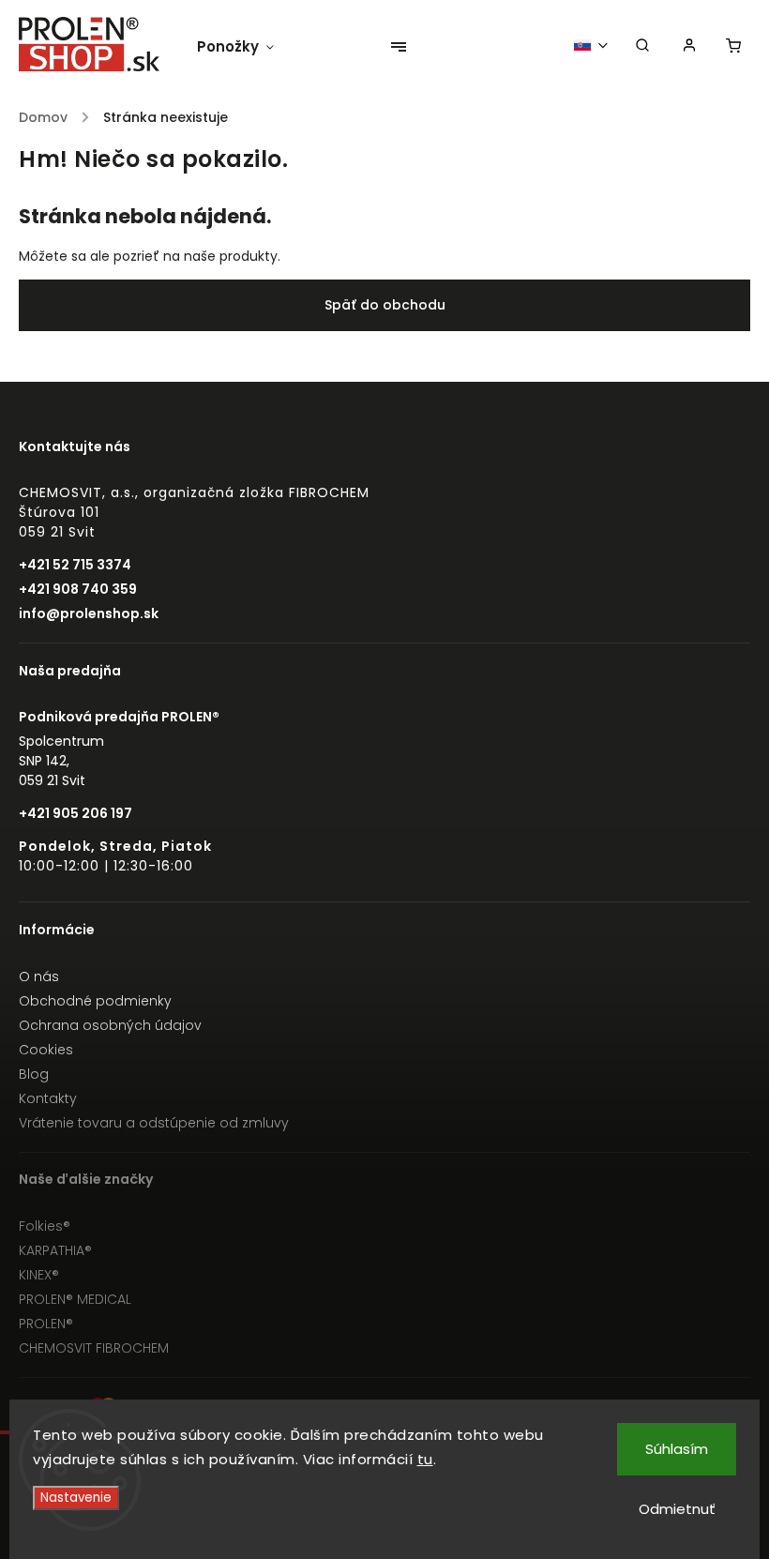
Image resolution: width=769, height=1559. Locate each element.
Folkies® (44, 1226)
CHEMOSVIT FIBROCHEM (94, 1348)
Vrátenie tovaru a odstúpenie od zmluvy (154, 1122)
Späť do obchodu (384, 304)
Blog (34, 1074)
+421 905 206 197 (75, 813)
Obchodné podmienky (95, 1000)
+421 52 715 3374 (75, 564)
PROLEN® (46, 1323)
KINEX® (39, 1274)
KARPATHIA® (55, 1250)
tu (425, 1459)
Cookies (46, 1049)
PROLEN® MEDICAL (75, 1299)
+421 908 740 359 (78, 589)
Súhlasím (676, 1449)
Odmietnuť (677, 1509)
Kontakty (48, 1098)
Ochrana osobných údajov (110, 1025)
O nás (39, 976)
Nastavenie (76, 1497)
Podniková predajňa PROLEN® (119, 716)
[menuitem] (245, 47)
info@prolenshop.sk (88, 613)
